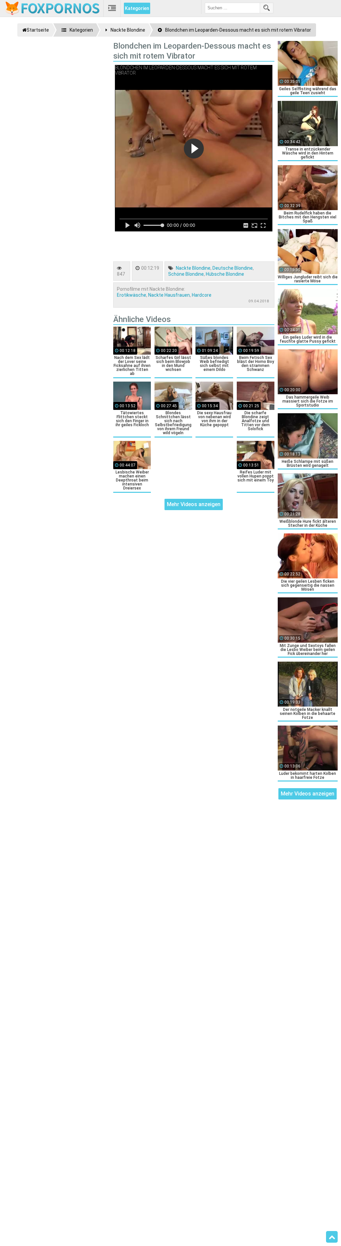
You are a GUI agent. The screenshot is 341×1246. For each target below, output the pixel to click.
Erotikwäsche (131, 295)
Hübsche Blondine (225, 274)
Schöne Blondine (186, 274)
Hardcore (201, 295)
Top (332, 1237)
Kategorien (137, 8)
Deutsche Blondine (232, 268)
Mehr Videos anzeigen (193, 504)
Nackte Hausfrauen (169, 295)
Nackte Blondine (193, 268)
